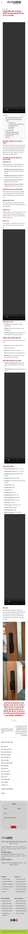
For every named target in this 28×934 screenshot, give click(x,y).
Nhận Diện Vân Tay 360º (14, 125)
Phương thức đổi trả (20, 891)
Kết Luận (7, 137)
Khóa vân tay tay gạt (20, 903)
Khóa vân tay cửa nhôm (8, 906)
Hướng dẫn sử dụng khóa (8, 884)
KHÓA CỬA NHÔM (5, 760)
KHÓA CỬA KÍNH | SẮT (6, 757)
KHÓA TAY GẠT (4, 777)
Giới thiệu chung (6, 879)
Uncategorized (4, 785)
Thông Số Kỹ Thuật (10, 135)
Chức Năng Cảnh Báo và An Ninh (12, 134)
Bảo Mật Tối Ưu (12, 127)
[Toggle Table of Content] (22, 115)
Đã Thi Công (5, 9)
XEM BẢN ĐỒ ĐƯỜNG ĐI (6, 859)
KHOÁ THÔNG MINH (5, 779)
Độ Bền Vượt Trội (12, 122)
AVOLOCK (3, 793)
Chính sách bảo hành (20, 884)
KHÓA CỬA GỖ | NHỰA (6, 755)
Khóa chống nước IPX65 (6, 749)
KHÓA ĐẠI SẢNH (4, 766)
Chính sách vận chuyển (21, 889)
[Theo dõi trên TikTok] (14, 920)
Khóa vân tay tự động (20, 901)
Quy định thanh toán (20, 881)
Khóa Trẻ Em (12, 128)
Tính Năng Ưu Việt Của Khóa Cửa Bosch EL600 (14, 120)
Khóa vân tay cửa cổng (7, 908)
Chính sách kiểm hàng (21, 886)
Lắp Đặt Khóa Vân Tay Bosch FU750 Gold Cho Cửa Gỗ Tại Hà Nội (7, 730)
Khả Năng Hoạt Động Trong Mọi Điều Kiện (17, 124)
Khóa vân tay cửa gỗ (7, 903)
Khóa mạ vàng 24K (5, 771)
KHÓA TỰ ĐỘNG (4, 782)
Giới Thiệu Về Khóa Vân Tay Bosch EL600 (14, 117)
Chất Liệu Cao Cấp (9, 130)
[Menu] (2, 2)
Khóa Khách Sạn (4, 768)
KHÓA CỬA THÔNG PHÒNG (6, 763)
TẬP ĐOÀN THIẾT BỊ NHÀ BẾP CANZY (18, 931)
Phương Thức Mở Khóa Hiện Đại (12, 132)
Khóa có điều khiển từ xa (6, 752)
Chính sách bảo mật (20, 879)
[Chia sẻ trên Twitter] (15, 720)
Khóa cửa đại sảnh (6, 901)
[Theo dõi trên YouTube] (16, 920)
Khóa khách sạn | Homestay (6, 914)
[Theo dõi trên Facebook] (11, 920)
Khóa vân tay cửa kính (7, 911)
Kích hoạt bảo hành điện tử (8, 886)
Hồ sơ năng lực (6, 889)
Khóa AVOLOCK (4, 746)
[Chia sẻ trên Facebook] (12, 720)
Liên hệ (4, 891)
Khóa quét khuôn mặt (5, 774)
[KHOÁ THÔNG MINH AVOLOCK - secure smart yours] (14, 2)
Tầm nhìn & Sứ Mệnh (7, 881)
